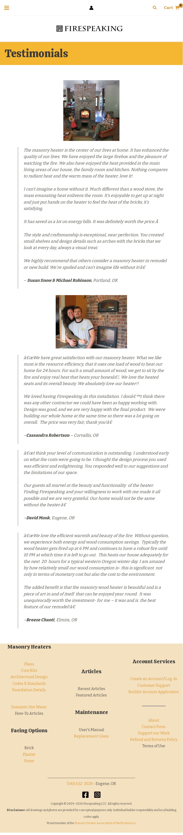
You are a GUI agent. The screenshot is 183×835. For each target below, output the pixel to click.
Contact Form (154, 726)
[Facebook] (85, 794)
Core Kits (29, 670)
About (153, 720)
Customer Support (153, 685)
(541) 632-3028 (80, 783)
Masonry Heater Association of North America (105, 823)
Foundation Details (29, 690)
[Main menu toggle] (6, 7)
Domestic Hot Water (29, 707)
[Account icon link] (91, 8)
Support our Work (154, 733)
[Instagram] (97, 794)
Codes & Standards (29, 683)
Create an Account (146, 679)
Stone (29, 761)
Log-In (171, 679)
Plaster (29, 754)
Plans (29, 664)
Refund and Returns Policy (153, 739)
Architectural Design (29, 677)
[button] (155, 8)
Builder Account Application (154, 692)
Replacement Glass (91, 736)
